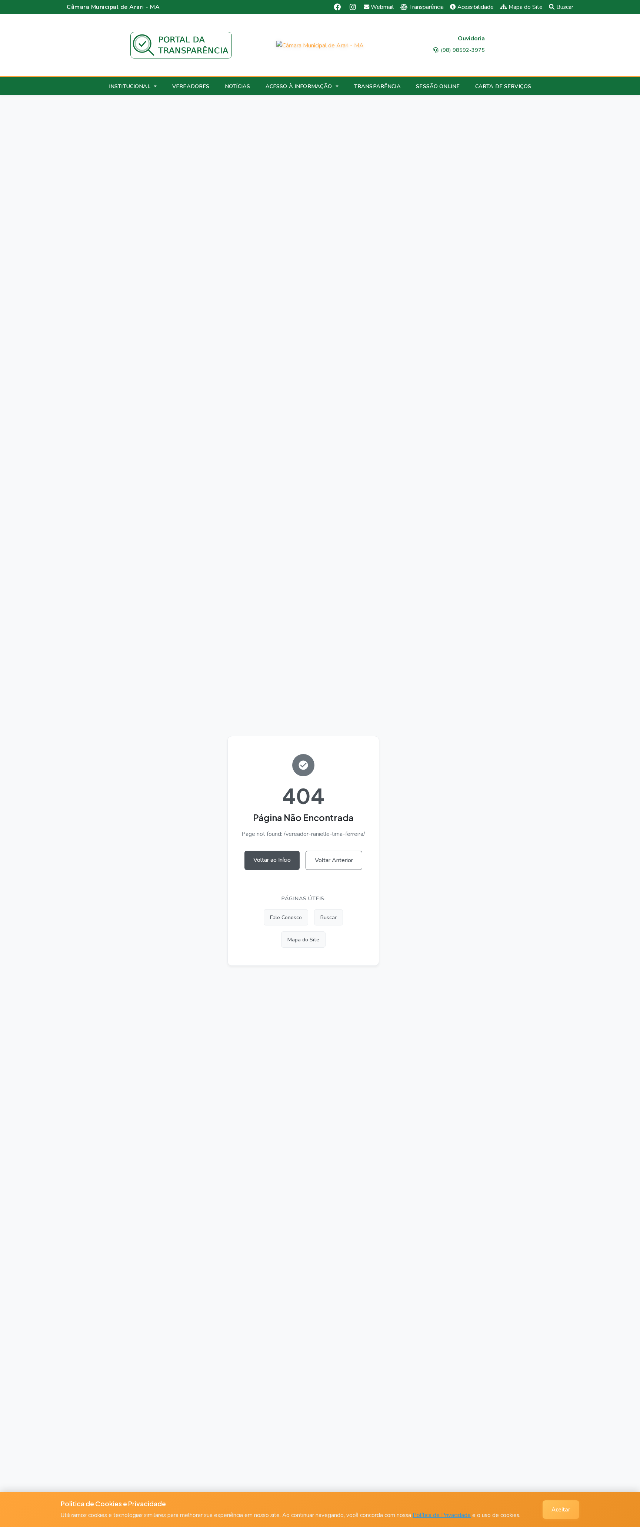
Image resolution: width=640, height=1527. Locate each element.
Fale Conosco (286, 917)
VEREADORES (190, 86)
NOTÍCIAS (237, 86)
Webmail (382, 7)
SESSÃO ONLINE (438, 86)
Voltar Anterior (334, 860)
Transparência (426, 7)
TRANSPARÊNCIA (377, 86)
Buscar (564, 7)
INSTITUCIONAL (129, 86)
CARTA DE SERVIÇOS (503, 86)
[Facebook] (337, 6)
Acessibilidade (475, 7)
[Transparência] (180, 45)
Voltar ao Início (272, 860)
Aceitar (560, 1509)
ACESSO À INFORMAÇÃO (299, 86)
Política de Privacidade (442, 1515)
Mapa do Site (526, 7)
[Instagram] (353, 6)
